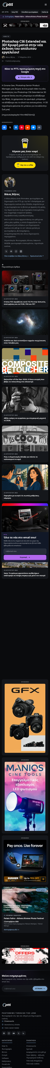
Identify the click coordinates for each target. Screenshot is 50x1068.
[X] (19, 1033)
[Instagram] (16, 251)
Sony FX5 (15, 12)
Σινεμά (4, 1055)
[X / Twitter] (6, 251)
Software (5, 1058)
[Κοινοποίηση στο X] (10, 127)
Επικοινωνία (9, 1021)
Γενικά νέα (6, 1064)
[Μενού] (45, 4)
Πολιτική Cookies (33, 1064)
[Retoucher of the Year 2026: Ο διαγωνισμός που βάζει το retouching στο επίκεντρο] (25, 361)
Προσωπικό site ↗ (37, 256)
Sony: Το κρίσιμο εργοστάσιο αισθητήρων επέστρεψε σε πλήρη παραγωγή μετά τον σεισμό (24, 574)
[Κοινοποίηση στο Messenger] (33, 127)
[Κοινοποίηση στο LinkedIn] (15, 127)
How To (6, 36)
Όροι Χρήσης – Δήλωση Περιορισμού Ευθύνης (35, 1056)
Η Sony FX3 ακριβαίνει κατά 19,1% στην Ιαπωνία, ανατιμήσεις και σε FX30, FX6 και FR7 (25, 303)
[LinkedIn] (21, 251)
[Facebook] (11, 251)
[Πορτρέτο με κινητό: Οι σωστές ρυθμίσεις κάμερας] (25, 477)
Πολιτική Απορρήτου (34, 1061)
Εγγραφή (38, 989)
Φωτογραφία (7, 1049)
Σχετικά (29, 1049)
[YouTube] (14, 1033)
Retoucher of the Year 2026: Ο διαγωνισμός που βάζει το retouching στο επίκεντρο (24, 380)
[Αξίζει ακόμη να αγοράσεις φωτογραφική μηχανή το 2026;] (25, 400)
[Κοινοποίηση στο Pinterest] (21, 127)
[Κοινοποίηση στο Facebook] (4, 127)
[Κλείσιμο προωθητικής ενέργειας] (45, 508)
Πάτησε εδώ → (26, 77)
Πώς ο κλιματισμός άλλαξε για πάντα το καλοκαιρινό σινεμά (21, 458)
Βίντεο (4, 1052)
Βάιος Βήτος (10, 57)
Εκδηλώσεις (6, 1061)
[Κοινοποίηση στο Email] (39, 127)
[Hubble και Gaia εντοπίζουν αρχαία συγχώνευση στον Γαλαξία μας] (25, 322)
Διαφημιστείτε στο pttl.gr (36, 1052)
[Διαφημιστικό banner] (25, 25)
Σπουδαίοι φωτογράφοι (30, 12)
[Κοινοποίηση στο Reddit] (27, 127)
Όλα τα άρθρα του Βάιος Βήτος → (16, 256)
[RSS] (23, 1033)
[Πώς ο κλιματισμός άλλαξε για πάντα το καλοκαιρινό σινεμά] (25, 438)
